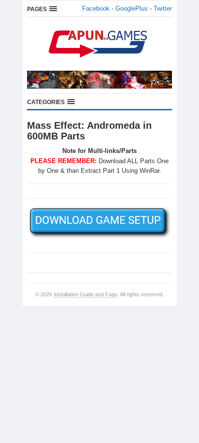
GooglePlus (131, 8)
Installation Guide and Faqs (85, 294)
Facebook (96, 8)
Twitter (163, 8)
